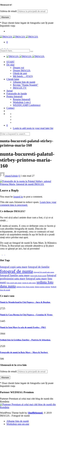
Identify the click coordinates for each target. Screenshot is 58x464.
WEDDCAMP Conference (26, 105)
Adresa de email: (9, 11)
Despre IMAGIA (21, 70)
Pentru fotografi (14, 96)
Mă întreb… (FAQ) (23, 76)
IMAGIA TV (20, 87)
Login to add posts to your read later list (33, 128)
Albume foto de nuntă (24, 82)
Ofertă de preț (20, 73)
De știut (10, 64)
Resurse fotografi (21, 99)
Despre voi (18, 67)
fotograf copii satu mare (13, 266)
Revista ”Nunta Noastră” (25, 85)
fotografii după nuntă (38, 276)
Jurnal (9, 90)
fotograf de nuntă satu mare (44, 272)
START (10, 61)
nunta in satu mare (29, 283)
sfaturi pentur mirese (42, 287)
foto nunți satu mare (14, 283)
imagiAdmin (11, 175)
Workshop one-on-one (17, 424)
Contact (10, 108)
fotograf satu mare (36, 278)
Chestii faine (12, 79)
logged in (18, 196)
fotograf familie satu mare (15, 275)
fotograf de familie (38, 266)
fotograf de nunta (16, 271)
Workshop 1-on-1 (22, 102)
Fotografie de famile (16, 93)
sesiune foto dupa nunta (25, 287)
